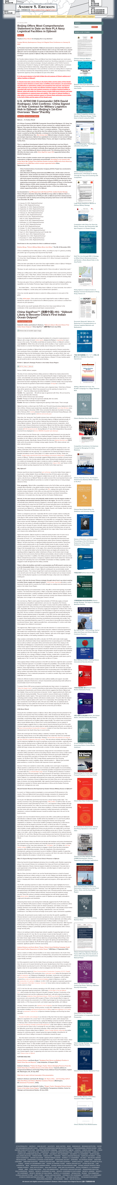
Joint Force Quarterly (63, 1161)
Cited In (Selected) (33, 1152)
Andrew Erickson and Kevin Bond (27, 947)
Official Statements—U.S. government (88, 1167)
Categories (61, 17)
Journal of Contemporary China (35, 1163)
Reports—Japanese (88, 1171)
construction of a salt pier (27, 981)
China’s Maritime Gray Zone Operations (86, 418)
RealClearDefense (21, 1171)
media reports (39, 340)
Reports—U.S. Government (61, 1173)
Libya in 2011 (57, 463)
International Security (62, 1159)
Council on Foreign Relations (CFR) (61, 1152)
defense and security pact (44, 414)
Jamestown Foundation (27, 1082)
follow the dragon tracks (25, 688)
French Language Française (71, 1156)
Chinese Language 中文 (89, 1150)
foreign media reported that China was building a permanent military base (43, 455)
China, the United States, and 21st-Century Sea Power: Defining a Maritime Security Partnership (86, 985)
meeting (32, 412)
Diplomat (45, 1154)
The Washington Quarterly (89, 1177)
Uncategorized (58, 1179)
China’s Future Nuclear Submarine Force (86, 1071)
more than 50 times (63, 408)
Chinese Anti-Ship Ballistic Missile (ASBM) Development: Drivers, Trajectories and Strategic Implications (86, 858)
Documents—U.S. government (79, 1154)
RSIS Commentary (93, 1173)
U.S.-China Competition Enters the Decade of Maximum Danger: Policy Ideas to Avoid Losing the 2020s (85, 116)
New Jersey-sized (42, 135)
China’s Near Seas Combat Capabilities (86, 801)
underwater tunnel (50, 973)
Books (69, 17)
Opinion (20, 1169)
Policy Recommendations (50, 1169)
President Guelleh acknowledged (28, 1017)
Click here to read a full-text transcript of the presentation (35, 1075)
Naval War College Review (66, 1167)
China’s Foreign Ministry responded (54, 1030)
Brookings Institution (89, 1146)
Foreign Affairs (37, 1156)
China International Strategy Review (84, 1148)
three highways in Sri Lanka (63, 1009)
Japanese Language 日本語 (47, 1161)
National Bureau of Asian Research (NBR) (64, 1165)
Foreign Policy (48, 1156)
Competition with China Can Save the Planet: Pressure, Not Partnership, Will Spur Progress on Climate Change (86, 226)
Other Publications (35, 1169)
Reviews (84, 1173)
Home (18, 17)
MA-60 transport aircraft (30, 429)
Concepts (45, 17)
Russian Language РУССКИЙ (24, 1175)
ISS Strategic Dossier (86, 1159)
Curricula (95, 1152)
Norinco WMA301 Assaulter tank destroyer (46, 431)
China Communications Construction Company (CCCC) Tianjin (51, 971)
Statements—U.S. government (92, 1175)
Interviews (74, 1159)
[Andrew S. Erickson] (36, 15)
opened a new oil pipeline (44, 1005)
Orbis (26, 1169)
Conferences (44, 1152)
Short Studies (38, 1175)
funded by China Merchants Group (37, 996)
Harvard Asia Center (36, 1157)
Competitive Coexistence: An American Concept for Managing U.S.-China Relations (86, 448)
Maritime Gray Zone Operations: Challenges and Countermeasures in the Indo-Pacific (86, 86)
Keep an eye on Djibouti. (28, 1053)
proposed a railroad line (31, 1011)
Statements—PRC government (72, 1175)
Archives (77, 17)
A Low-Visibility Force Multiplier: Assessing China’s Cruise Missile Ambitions (84, 745)
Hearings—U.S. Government (70, 1157)
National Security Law (61, 440)
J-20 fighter (49, 845)
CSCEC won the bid (53, 996)
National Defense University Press (89, 1165)
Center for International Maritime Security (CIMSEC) (55, 1148)
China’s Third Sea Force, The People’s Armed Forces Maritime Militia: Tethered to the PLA (86, 479)
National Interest (23, 1167)
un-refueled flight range (36, 771)
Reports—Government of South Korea (69, 1171)
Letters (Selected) (88, 1163)
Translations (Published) (44, 1179)
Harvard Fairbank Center (52, 1157)
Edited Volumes (94, 1154)
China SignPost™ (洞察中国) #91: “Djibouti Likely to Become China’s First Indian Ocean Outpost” (44, 314)
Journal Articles (77, 1161)
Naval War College (51, 1167)
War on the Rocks (75, 1179)
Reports (31, 1171)
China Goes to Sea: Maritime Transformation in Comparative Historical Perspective (87, 1015)
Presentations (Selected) (91, 1169)
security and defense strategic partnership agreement (33, 1024)
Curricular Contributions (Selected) (29, 1154)
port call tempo (46, 472)
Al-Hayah (53, 383)
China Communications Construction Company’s (33, 728)
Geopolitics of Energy (88, 1156)
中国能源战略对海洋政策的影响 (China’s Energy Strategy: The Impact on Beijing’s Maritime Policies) (87, 602)
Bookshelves (76, 1146)
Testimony (49, 1177)
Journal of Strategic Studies (55, 1163)
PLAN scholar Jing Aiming (53, 582)
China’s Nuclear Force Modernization (85, 1124)
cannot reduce (24, 896)
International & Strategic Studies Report (40, 1159)
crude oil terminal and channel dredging (36, 979)
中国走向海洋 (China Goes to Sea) (84, 572)
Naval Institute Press (36, 1167)
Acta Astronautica (22, 1146)
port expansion (24, 975)
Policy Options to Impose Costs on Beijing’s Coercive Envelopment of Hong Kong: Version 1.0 (86, 291)
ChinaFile (78, 1150)
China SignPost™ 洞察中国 (31, 116)
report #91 (46, 152)
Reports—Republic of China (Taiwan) (41, 1173)
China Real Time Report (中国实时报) (46, 1150)
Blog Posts (20, 35)
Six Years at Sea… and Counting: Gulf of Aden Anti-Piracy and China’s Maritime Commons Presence (86, 632)
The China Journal (59, 1177)
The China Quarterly (73, 1177)
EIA (49, 489)
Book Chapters (61, 1146)
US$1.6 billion (52, 801)
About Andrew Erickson (30, 17)
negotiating (60, 340)
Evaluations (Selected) (24, 1156)
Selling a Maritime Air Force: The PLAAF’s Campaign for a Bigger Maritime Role (86, 388)
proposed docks (23, 977)
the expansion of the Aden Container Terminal (32, 983)
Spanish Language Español (53, 1175)
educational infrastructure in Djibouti (41, 1009)
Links (84, 17)
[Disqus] (44, 1118)
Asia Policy (32, 1146)
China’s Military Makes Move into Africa (40, 247)
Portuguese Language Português (70, 1169)
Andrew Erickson (22, 1060)
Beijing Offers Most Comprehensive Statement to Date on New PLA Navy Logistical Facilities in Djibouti (41, 28)
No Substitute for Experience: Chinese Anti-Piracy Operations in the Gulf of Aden (86, 828)
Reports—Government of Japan (45, 1171)
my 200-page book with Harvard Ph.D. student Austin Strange (48, 192)
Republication (76, 1173)
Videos (66, 1179)
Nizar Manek (28, 38)
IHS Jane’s (83, 1157)
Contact (91, 17)
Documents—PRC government (59, 1154)
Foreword (57, 1156)
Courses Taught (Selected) (82, 1152)
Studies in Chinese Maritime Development (32, 1177)
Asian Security (41, 1146)
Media (53, 17)
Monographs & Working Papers (40, 1165)
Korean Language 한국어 (73, 1163)
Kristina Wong (21, 247)
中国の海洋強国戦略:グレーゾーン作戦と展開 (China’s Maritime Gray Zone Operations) (86, 357)
